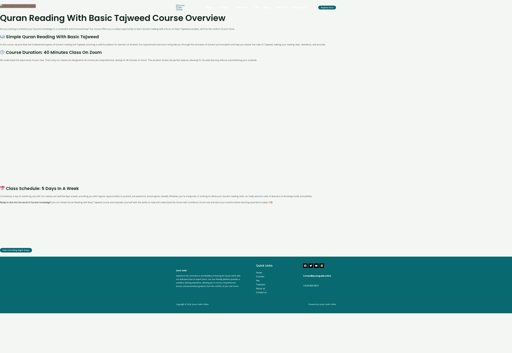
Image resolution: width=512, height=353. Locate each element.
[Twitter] (311, 265)
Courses (223, 8)
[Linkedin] (321, 265)
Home (259, 272)
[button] (327, 7)
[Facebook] (305, 265)
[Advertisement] (80, 102)
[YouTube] (316, 265)
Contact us (261, 292)
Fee (257, 280)
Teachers (241, 8)
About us (260, 288)
